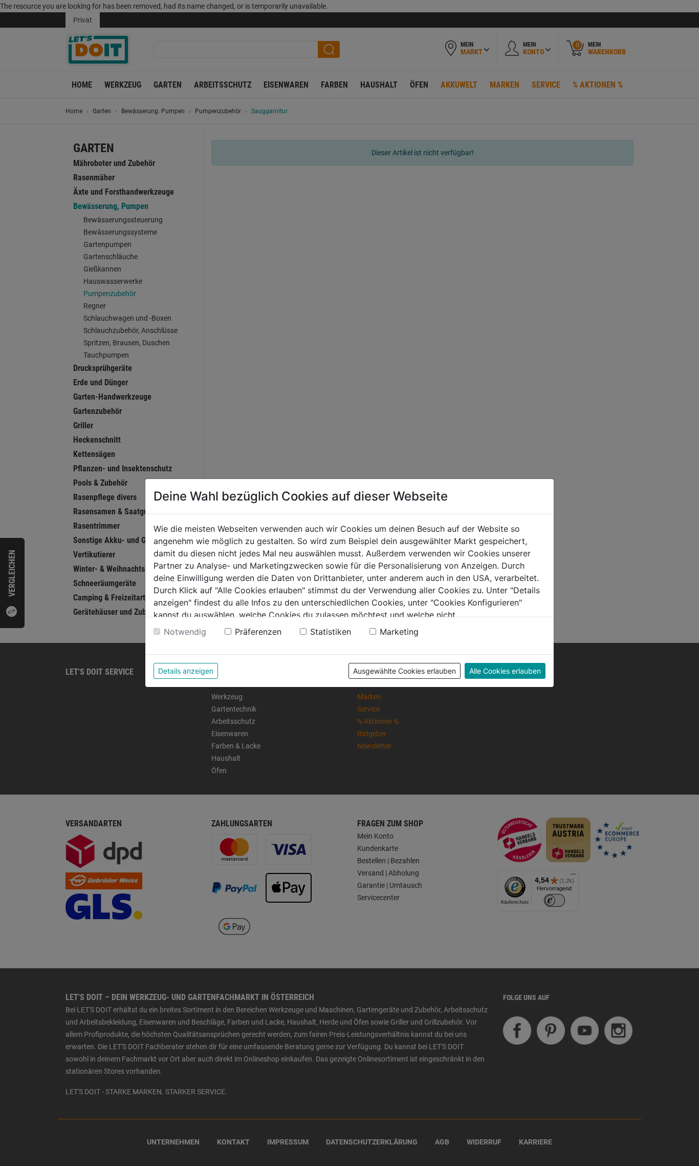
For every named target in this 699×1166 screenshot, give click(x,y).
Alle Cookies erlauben (505, 671)
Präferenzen (258, 632)
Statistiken (330, 632)
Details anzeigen (185, 671)
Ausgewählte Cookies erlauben (404, 671)
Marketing (399, 632)
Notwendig (185, 632)
